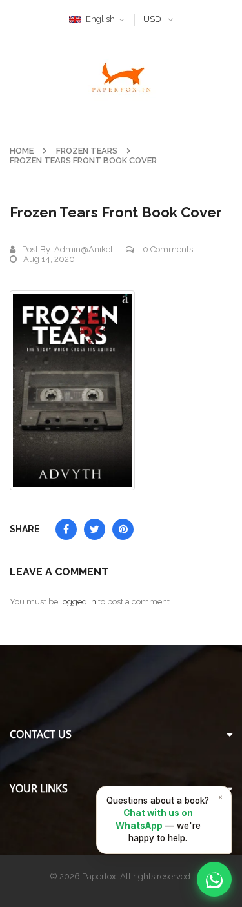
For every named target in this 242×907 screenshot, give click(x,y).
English (100, 19)
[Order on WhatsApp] (214, 879)
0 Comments (167, 249)
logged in (78, 601)
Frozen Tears (86, 150)
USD (152, 19)
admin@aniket (83, 249)
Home (22, 150)
